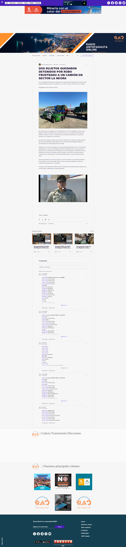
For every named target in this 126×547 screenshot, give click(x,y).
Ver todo (92, 231)
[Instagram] (120, 2)
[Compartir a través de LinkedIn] (45, 219)
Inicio (83, 521)
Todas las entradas (36, 55)
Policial (40, 215)
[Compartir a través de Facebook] (39, 219)
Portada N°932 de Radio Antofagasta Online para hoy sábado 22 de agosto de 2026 (41, 247)
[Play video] (63, 188)
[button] (77, 55)
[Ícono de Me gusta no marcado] (43, 308)
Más (67, 55)
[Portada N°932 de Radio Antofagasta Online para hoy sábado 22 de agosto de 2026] (41, 238)
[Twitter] (116, 2)
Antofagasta (52, 55)
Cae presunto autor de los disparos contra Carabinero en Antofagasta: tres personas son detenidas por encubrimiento (84, 247)
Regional (45, 55)
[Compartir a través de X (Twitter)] (42, 219)
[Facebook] (112, 2)
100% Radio (85, 536)
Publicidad (85, 533)
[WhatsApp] (108, 2)
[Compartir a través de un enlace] (49, 219)
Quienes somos (86, 524)
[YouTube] (123, 2)
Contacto (84, 530)
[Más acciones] (86, 64)
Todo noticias (86, 527)
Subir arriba (2, 541)
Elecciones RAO (60, 55)
